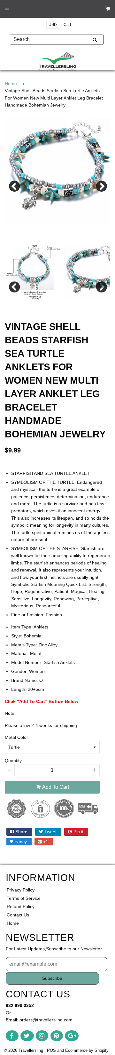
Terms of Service (24, 898)
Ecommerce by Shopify (87, 1050)
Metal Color (16, 737)
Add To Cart (55, 787)
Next (100, 185)
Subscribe (52, 978)
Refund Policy (20, 906)
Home (11, 83)
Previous (14, 185)
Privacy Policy (20, 889)
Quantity (13, 760)
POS (51, 1050)
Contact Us (18, 914)
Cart (67, 24)
